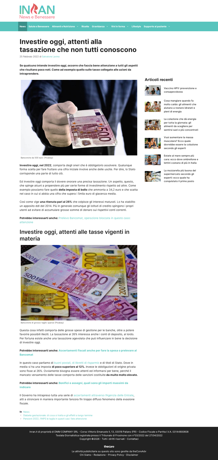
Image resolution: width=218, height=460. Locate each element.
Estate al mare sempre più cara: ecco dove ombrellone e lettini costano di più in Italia (181, 159)
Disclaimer (132, 454)
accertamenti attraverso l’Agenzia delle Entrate (104, 395)
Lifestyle (136, 26)
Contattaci (133, 438)
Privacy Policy (116, 454)
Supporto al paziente (155, 26)
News (23, 26)
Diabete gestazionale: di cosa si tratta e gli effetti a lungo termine (57, 415)
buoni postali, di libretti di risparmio (76, 362)
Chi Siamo (85, 454)
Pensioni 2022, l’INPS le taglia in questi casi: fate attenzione (55, 418)
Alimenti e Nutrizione (63, 26)
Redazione (100, 454)
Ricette (85, 26)
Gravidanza (98, 26)
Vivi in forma (118, 26)
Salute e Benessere (39, 26)
